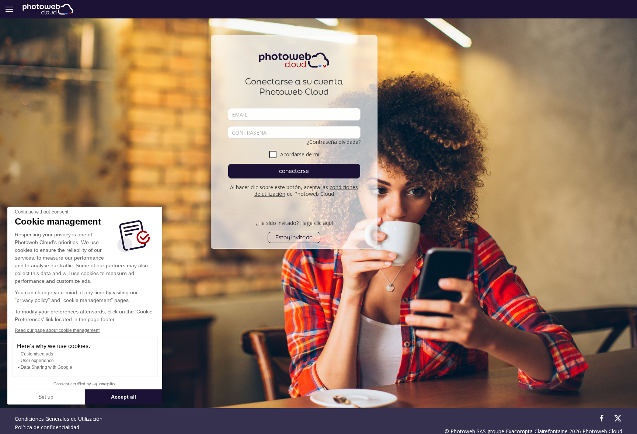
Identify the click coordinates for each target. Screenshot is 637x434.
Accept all (123, 397)
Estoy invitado (294, 237)
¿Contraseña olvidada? (334, 141)
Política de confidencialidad (47, 427)
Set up (45, 397)
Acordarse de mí (299, 154)
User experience (37, 360)
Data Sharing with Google (46, 367)
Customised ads (37, 354)
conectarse (294, 170)
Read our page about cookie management (57, 330)
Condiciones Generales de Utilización (58, 418)
